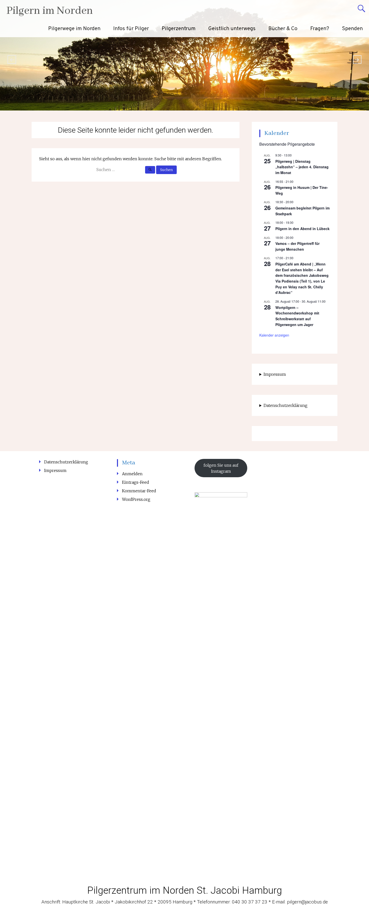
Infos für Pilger (131, 28)
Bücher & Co (282, 28)
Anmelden (132, 473)
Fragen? (319, 28)
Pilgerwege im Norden (74, 28)
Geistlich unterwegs (232, 28)
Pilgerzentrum (179, 28)
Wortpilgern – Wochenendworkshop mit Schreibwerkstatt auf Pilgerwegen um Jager (297, 316)
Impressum (275, 374)
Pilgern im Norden (49, 11)
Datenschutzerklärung (286, 405)
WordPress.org (136, 499)
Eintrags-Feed (135, 482)
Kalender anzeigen (274, 335)
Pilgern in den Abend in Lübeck (302, 228)
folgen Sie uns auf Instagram (221, 468)
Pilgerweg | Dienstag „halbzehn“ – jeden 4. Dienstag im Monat (302, 167)
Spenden (352, 28)
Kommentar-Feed (139, 490)
